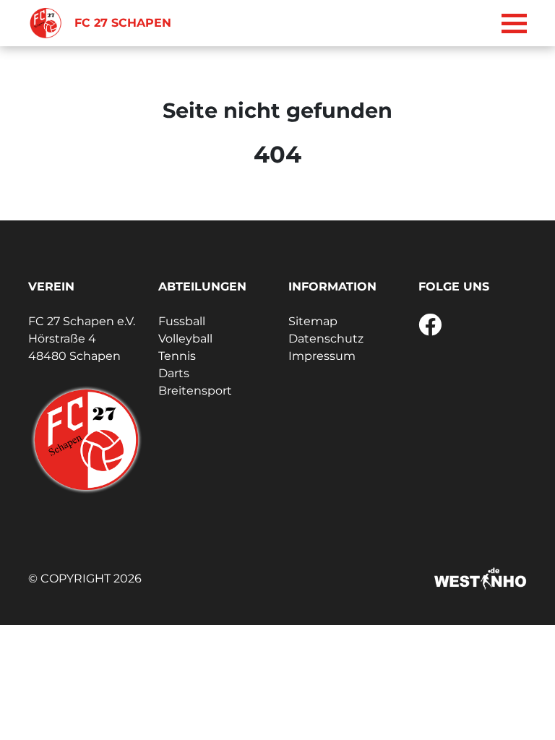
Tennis (177, 356)
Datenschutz (325, 338)
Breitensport (195, 390)
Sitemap (312, 321)
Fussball (181, 321)
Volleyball (185, 338)
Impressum (322, 356)
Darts (173, 373)
